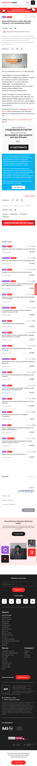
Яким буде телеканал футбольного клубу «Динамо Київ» (18, 260)
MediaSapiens (6, 617)
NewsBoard (5, 627)
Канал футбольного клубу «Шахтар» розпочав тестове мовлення (18, 402)
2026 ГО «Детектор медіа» (12, 699)
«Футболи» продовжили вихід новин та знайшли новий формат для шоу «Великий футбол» (18, 388)
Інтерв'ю (13, 258)
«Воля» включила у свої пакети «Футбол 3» (14, 454)
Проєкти (5, 612)
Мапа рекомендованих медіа (10, 641)
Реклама (4, 659)
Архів (3, 669)
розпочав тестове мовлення (20, 120)
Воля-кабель (14, 214)
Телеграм (27, 655)
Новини (9, 17)
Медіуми (4, 645)
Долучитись (18, 187)
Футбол (6, 214)
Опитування (11, 438)
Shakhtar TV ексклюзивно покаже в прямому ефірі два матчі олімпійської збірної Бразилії (17, 284)
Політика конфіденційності (10, 653)
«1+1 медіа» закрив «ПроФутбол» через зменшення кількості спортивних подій (17, 311)
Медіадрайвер (6, 625)
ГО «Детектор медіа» (8, 639)
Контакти (5, 661)
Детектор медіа (6, 615)
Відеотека (5, 631)
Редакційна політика (8, 651)
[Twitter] (17, 49)
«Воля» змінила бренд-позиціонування (13, 323)
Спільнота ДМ (18, 534)
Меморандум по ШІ (8, 655)
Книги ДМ (5, 657)
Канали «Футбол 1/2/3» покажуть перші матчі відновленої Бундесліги (18, 362)
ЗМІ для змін (5, 621)
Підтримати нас (7, 663)
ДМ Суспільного (7, 619)
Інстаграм (27, 657)
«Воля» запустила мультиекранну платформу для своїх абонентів (18, 375)
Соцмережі (29, 648)
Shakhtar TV (24, 214)
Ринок (4, 17)
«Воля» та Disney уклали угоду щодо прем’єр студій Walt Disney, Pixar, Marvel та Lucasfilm (18, 336)
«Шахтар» (6, 216)
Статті (9, 425)
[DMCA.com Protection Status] (11, 739)
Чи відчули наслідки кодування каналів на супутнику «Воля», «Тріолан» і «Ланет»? (17, 441)
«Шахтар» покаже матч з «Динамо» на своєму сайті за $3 (18, 249)
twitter (26, 653)
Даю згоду (18, 762)
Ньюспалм (5, 643)
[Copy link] (22, 49)
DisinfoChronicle (6, 629)
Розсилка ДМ (6, 667)
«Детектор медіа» (29, 196)
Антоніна (4, 637)
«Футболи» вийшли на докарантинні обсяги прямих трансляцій (17, 349)
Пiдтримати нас (23, 677)
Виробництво (6, 258)
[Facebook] (13, 49)
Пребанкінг (5, 623)
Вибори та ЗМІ (6, 633)
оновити (31, 488)
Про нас (5, 648)
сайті (22, 71)
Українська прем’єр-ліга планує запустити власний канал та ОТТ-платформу (18, 297)
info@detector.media (10, 697)
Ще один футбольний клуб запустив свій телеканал (17, 272)
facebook (27, 651)
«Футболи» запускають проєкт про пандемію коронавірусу (15, 415)
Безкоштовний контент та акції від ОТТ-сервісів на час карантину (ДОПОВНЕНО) (17, 428)
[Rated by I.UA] (26, 739)
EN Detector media (7, 635)
